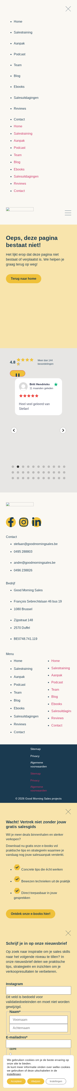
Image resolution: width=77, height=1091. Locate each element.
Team (18, 692)
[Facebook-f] (11, 522)
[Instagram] (24, 522)
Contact (19, 732)
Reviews (20, 724)
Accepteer (16, 1081)
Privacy (34, 756)
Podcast (19, 684)
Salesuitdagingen (26, 716)
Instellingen (56, 1081)
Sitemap (35, 748)
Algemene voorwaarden (38, 764)
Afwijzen (35, 1081)
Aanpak (19, 676)
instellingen (14, 1074)
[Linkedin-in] (36, 522)
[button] (14, 430)
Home (18, 661)
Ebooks (19, 708)
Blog (17, 700)
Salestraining (23, 668)
